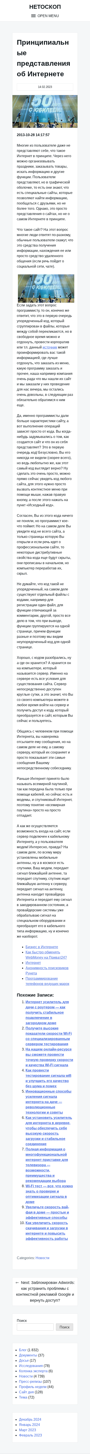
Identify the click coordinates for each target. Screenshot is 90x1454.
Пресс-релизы (30, 1381)
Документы (28, 1355)
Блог (23, 1350)
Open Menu (48, 16)
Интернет (33, 963)
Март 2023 (27, 1430)
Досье (24, 1360)
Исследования (31, 1366)
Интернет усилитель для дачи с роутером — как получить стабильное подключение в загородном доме (47, 1012)
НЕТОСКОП (45, 7)
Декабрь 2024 (30, 1419)
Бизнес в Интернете (42, 947)
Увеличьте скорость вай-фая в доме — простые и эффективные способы (47, 1212)
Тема (23, 1397)
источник (50, 347)
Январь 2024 (29, 1425)
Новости (42, 1258)
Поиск (22, 1320)
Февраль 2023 (30, 1435)
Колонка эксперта (33, 1371)
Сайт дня (26, 1392)
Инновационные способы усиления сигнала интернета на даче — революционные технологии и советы (48, 1102)
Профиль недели (33, 1387)
